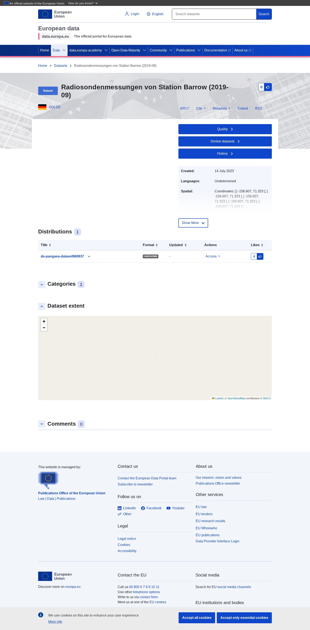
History (222, 153)
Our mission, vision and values (218, 477)
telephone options (146, 592)
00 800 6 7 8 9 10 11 (144, 587)
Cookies (124, 545)
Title (44, 245)
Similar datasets (222, 141)
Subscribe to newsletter (135, 484)
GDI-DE (55, 107)
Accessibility (127, 551)
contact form (149, 597)
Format (148, 245)
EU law (201, 507)
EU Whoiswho (206, 528)
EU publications (208, 535)
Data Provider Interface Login (217, 541)
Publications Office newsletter (218, 483)
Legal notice (127, 538)
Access (211, 256)
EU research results (210, 521)
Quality (222, 129)
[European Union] (75, 576)
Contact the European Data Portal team (147, 478)
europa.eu (73, 586)
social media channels (234, 587)
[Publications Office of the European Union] (75, 479)
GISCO (267, 398)
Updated (176, 245)
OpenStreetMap (236, 398)
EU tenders (204, 514)
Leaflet (218, 398)
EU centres (158, 602)
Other (127, 514)
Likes (255, 245)
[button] (83, 3)
